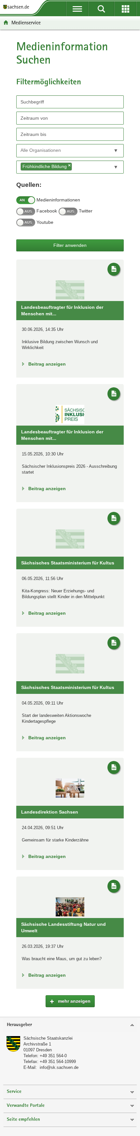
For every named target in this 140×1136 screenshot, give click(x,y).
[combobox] (70, 150)
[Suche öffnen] (101, 8)
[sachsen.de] (17, 7)
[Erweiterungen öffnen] (125, 8)
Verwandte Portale (26, 1105)
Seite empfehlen (23, 1119)
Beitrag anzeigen (47, 364)
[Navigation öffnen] (77, 8)
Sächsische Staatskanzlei (48, 1038)
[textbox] (50, 150)
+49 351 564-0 (53, 1055)
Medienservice (26, 22)
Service (14, 1091)
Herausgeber (19, 1024)
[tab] (70, 1025)
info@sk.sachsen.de (59, 1067)
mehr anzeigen (74, 1001)
